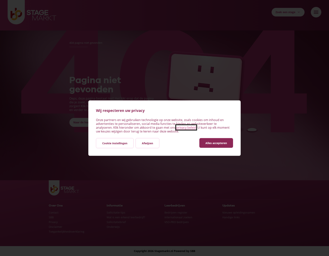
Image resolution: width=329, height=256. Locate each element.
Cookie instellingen (114, 143)
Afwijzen (147, 143)
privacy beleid (186, 127)
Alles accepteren (216, 143)
